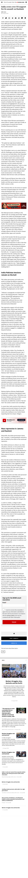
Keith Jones (3, 12)
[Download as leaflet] (18, 18)
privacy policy (11, 615)
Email (4, 602)
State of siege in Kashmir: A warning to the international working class (13, 265)
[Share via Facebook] (2, 18)
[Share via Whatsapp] (9, 18)
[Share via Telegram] (12, 18)
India (3, 651)
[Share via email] (15, 18)
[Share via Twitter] (6, 18)
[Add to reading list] (25, 18)
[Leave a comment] (21, 18)
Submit (14, 622)
